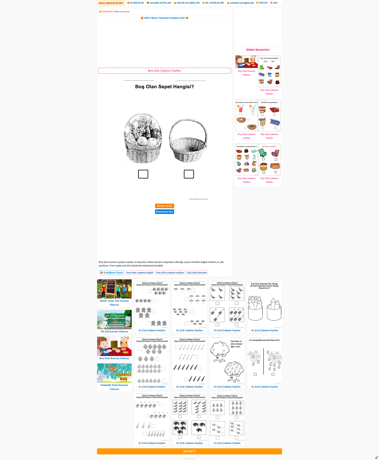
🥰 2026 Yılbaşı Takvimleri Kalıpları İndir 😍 (164, 18)
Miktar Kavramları (122, 11)
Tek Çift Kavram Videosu (114, 331)
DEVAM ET (189, 451)
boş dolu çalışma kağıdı (140, 272)
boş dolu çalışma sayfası (170, 272)
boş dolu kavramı (197, 272)
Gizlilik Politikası (189, 459)
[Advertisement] (164, 44)
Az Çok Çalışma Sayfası (152, 330)
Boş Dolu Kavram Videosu (114, 358)
